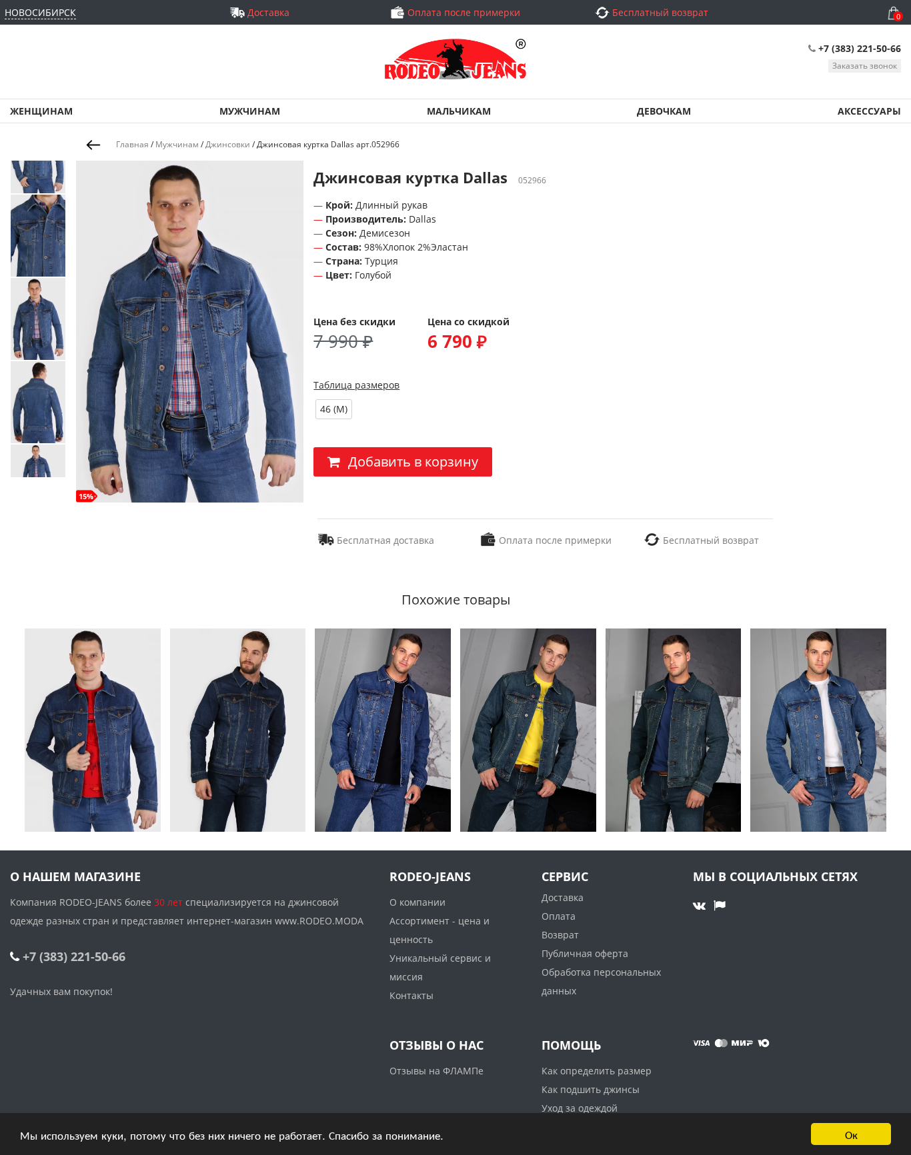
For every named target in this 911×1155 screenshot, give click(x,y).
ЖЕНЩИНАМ (41, 111)
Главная (132, 144)
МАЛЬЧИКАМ (459, 111)
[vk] (701, 905)
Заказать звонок (864, 65)
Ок (851, 1134)
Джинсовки (227, 144)
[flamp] (720, 905)
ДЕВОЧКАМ (664, 111)
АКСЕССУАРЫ (869, 111)
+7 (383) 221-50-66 (859, 48)
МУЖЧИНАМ (249, 111)
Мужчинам (177, 144)
